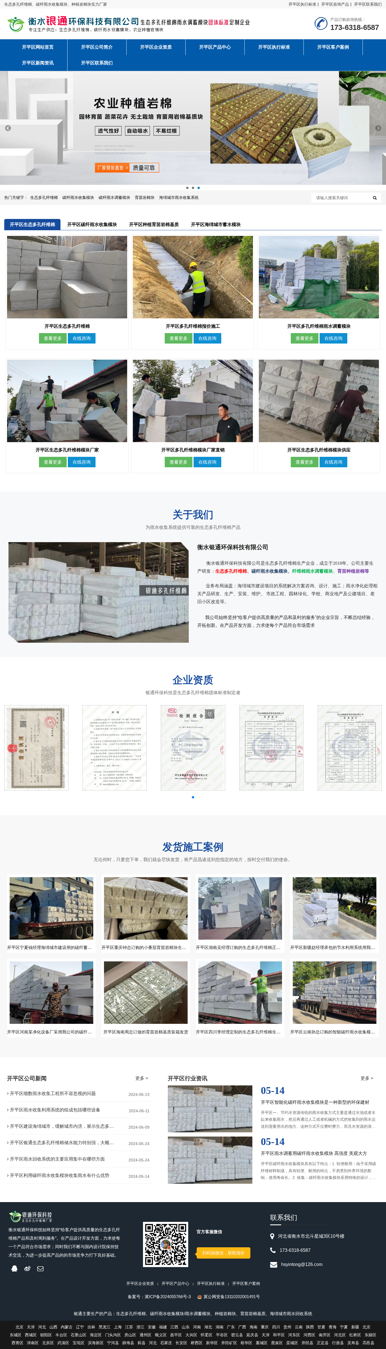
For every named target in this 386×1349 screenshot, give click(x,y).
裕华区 (246, 1343)
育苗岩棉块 (145, 197)
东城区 (15, 1335)
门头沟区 (113, 1335)
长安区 (181, 1343)
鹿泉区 (277, 1343)
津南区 (33, 1343)
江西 (174, 1327)
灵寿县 (353, 1343)
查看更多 (53, 338)
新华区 (212, 1343)
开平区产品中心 (175, 1283)
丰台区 (61, 1335)
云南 (299, 1327)
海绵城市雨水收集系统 (179, 197)
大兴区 (191, 1335)
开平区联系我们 (368, 4)
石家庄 (166, 1343)
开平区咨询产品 (335, 4)
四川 (276, 1327)
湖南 (220, 1327)
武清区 (63, 1343)
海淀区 (96, 1335)
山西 (53, 1327)
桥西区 (197, 1343)
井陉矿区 (229, 1343)
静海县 (128, 1343)
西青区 (17, 1343)
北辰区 (48, 1343)
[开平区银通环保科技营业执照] (36, 747)
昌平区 (176, 1335)
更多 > (141, 1078)
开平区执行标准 (302, 4)
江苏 (129, 1327)
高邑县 (368, 1343)
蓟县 (142, 1343)
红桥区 (355, 1335)
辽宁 (80, 1327)
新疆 (355, 1327)
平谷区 (222, 1335)
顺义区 (161, 1335)
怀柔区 (206, 1335)
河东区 (294, 1335)
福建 (163, 1327)
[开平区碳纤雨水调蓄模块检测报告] (271, 747)
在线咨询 (82, 338)
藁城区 (262, 1343)
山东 (186, 1327)
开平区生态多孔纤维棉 (32, 224)
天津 (31, 1327)
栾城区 (292, 1343)
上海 (118, 1327)
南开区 (325, 1335)
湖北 (208, 1327)
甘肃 (321, 1327)
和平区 (279, 1335)
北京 (19, 1327)
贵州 (287, 1327)
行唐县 (338, 1343)
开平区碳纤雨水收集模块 (92, 224)
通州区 (145, 1335)
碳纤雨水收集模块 (78, 197)
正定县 (323, 1343)
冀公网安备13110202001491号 (231, 1296)
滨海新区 (96, 1343)
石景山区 (78, 1335)
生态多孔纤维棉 (44, 197)
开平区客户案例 (246, 1283)
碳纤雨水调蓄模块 (114, 197)
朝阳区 (46, 1335)
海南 (253, 1327)
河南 (197, 1327)
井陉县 (307, 1343)
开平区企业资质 (140, 1283)
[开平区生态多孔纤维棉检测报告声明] (114, 747)
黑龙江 (104, 1327)
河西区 (309, 1335)
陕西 (310, 1327)
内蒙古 (67, 1327)
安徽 (152, 1327)
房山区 (130, 1335)
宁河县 (113, 1343)
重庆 (265, 1327)
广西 (242, 1327)
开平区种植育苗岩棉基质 (154, 224)
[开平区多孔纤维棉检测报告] (349, 747)
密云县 (237, 1335)
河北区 (340, 1335)
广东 (231, 1327)
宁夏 (344, 1327)
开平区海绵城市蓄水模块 (216, 224)
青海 (333, 1327)
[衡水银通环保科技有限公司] (131, 24)
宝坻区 (78, 1343)
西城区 (31, 1335)
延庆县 (252, 1335)
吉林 (91, 1327)
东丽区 (370, 1335)
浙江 (140, 1327)
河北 (42, 1327)
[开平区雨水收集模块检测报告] (193, 747)
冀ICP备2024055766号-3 (168, 1296)
